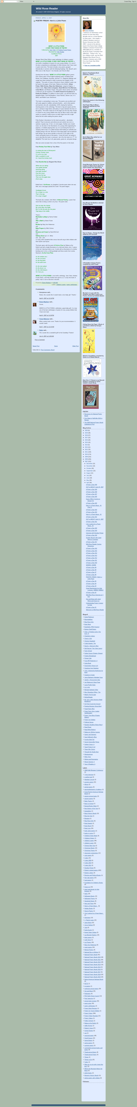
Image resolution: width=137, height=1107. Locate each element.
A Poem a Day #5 (91, 581)
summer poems (88, 1045)
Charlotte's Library (89, 636)
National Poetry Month (90, 954)
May (87, 480)
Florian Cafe (87, 658)
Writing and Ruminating (91, 759)
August (88, 473)
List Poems (87, 942)
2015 (86, 442)
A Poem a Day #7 (91, 572)
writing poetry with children (92, 1078)
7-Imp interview (88, 774)
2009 (86, 456)
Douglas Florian (88, 868)
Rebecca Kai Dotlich (90, 1023)
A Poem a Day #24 (91, 509)
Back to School (88, 803)
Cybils (86, 858)
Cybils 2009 (87, 860)
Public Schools (88, 1020)
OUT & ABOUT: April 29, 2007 (95, 487)
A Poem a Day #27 (91, 494)
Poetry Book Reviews (90, 1008)
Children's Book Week (90, 835)
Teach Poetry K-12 (89, 747)
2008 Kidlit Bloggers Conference (93, 770)
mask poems (88, 947)
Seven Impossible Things (91, 742)
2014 (86, 445)
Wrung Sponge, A (89, 762)
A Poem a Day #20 (91, 528)
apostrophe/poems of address (93, 789)
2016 (86, 440)
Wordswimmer (88, 754)
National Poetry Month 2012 (92, 962)
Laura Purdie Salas (89, 685)
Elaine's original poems (91, 870)
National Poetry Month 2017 (92, 972)
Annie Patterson (89, 617)
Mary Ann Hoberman (90, 945)
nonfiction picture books (91, 988)
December (89, 463)
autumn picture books (90, 796)
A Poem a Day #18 (91, 535)
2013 (86, 447)
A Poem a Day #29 (91, 489)
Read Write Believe (90, 729)
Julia (85, 927)
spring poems (88, 1043)
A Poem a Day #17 (91, 542)
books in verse (88, 833)
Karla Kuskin (88, 930)
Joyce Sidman (88, 925)
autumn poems (88, 798)
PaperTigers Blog (89, 709)
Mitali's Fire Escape (90, 694)
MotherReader (88, 697)
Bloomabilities (88, 619)
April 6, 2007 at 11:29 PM (46, 315)
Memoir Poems (88, 950)
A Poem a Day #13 (91, 555)
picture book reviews (90, 1001)
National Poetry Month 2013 (92, 964)
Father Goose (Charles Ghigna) (93, 653)
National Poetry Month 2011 (92, 959)
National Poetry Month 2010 (92, 957)
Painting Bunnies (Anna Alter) (92, 706)
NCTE (86, 983)
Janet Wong (87, 922)
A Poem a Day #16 (91, 548)
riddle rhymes (88, 1025)
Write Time (87, 757)
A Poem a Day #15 (91, 551)
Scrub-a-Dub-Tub (89, 739)
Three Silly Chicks (89, 749)
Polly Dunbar (60, 52)
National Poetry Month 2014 (92, 967)
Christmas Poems (89, 850)
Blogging (86, 818)
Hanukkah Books (89, 901)
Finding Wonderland (90, 656)
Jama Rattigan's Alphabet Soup (93, 677)
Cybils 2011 (87, 865)
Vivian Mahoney (44, 319)
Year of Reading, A (89, 764)
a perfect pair (88, 777)
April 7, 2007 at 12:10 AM (46, 327)
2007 (86, 461)
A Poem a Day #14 (91, 553)
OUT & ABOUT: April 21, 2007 (95, 519)
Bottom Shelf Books (90, 629)
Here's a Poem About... (91, 906)
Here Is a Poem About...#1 (93, 514)
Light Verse (87, 940)
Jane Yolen (52, 50)
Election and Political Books (92, 875)
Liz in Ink (87, 687)
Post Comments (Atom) (48, 350)
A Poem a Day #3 (91, 586)
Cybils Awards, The (90, 643)
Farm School (88, 651)
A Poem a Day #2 (91, 592)
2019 (86, 433)
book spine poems (89, 831)
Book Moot (87, 624)
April (87, 482)
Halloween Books (89, 896)
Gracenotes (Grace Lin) (91, 665)
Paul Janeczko (88, 998)
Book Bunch (88, 826)
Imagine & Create (89, 675)
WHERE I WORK (91, 565)
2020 (86, 430)
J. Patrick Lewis (89, 920)
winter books (88, 1073)
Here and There (88, 903)
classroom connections (91, 853)
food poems (87, 880)
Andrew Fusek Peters (65, 50)
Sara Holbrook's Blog (90, 737)
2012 (86, 449)
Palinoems (87, 993)
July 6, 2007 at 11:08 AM (46, 336)
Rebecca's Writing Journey (92, 732)
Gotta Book (87, 663)
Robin (41, 330)
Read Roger (87, 727)
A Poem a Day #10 (91, 563)
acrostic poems (88, 782)
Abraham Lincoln (89, 779)
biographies (87, 811)
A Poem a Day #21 (91, 521)
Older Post (75, 346)
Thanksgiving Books (90, 1052)
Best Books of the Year (91, 808)
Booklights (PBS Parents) (91, 627)
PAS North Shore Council (91, 996)
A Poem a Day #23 (91, 512)
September (89, 471)
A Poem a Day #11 (91, 560)
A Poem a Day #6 (91, 574)
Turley (86, 1062)
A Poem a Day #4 (91, 583)
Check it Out (88, 638)
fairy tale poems (89, 877)
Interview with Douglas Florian (94, 533)
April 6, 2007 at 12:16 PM (46, 298)
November (89, 466)
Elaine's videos (88, 873)
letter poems (88, 937)
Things (86, 1057)
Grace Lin (87, 887)
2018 (86, 435)
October (88, 468)
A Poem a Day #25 (91, 503)
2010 (86, 454)
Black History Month (90, 813)
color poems (88, 855)
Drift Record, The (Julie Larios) (93, 648)
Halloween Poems (89, 898)
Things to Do (88, 1059)
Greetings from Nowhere (91, 668)
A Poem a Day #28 (91, 492)
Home (56, 346)
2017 (86, 437)
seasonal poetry (89, 1035)
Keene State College (90, 932)
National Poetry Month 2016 (92, 969)
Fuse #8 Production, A (90, 661)
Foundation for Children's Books (93, 882)
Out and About (88, 991)
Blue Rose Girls (89, 622)
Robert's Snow (88, 1028)
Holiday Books (88, 908)
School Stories (88, 1030)
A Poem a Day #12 (91, 558)
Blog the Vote (88, 816)
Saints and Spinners (90, 734)
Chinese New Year (89, 845)
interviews (87, 917)
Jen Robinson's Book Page (92, 682)
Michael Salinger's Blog (91, 690)
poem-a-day (87, 1003)
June (88, 478)
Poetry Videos (88, 1018)
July (87, 475)
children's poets (88, 843)
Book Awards (88, 823)
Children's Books (89, 838)
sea (85, 1033)
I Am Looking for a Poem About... (94, 913)
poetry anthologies (71, 284)
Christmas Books (89, 848)
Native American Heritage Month (93, 979)
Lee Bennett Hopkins (90, 935)
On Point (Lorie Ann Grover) (92, 704)
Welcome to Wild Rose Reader (95, 610)
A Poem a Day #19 (91, 530)
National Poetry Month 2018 (92, 974)
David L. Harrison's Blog (91, 646)
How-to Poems (88, 911)
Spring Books (88, 1040)
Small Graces (88, 1038)
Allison (86, 784)
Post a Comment (40, 339)
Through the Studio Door (91, 752)
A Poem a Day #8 (91, 570)
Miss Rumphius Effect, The (92, 692)
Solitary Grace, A (89, 744)
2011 (86, 452)
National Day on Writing (91, 952)
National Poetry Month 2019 (92, 977)
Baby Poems (88, 801)
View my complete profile (92, 65)
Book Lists (87, 828)
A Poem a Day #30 (91, 484)
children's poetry (61, 284)
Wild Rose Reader (47, 8)
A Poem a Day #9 (91, 567)
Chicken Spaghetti (89, 641)
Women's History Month (91, 1075)
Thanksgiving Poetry (90, 1054)
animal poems (88, 787)
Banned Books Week (90, 806)
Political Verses (88, 722)
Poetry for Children (89, 719)
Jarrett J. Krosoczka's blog (92, 680)
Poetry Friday (88, 1013)
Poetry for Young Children (91, 1011)
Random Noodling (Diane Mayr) (93, 725)
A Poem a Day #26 (91, 496)
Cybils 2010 (87, 863)
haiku (86, 893)
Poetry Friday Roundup (91, 1016)
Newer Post (36, 346)
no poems (87, 986)
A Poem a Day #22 (91, 517)
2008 (86, 459)
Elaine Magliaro (44, 302)
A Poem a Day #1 (91, 607)
